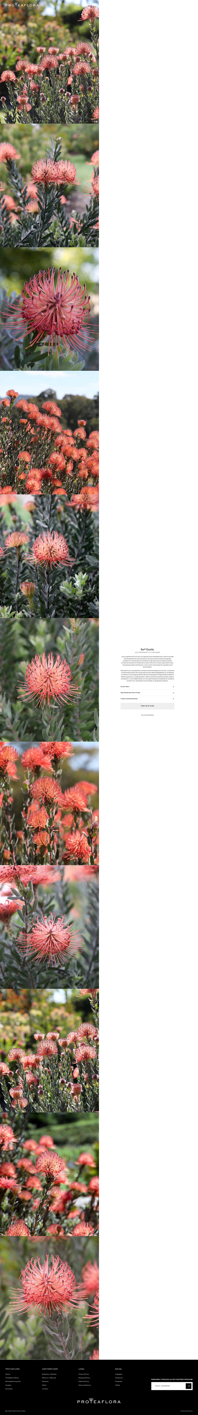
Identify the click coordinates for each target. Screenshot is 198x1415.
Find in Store (147, 706)
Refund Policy (84, 1381)
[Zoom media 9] (49, 1050)
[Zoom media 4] (49, 432)
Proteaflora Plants (12, 1378)
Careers (8, 1385)
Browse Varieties (147, 715)
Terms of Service (85, 1385)
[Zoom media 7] (49, 803)
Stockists (8, 1389)
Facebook (119, 1378)
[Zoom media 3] (49, 309)
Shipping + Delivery (49, 1374)
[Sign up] (188, 1386)
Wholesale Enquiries (12, 1381)
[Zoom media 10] (49, 1174)
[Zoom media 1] (49, 62)
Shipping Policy (84, 1378)
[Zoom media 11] (49, 1298)
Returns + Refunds (49, 1378)
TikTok (117, 1385)
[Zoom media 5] (49, 556)
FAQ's (44, 1385)
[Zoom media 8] (49, 927)
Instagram (118, 1374)
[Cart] (190, 5)
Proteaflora (18, 1411)
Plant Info (125, 686)
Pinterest (118, 1381)
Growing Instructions (130, 693)
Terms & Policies (186, 1411)
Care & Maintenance (129, 699)
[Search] (184, 5)
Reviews (45, 1381)
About (7, 1374)
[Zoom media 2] (49, 185)
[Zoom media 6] (49, 680)
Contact (45, 1389)
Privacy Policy (84, 1374)
